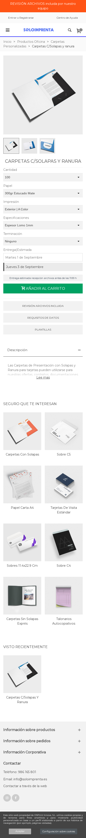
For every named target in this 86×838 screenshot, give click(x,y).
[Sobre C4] (64, 542)
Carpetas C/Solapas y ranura (22, 699)
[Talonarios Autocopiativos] (64, 596)
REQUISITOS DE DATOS (43, 317)
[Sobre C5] (64, 431)
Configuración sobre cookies (58, 831)
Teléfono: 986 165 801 (19, 772)
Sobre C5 (64, 454)
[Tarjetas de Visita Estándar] (64, 484)
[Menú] (7, 30)
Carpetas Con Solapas (22, 454)
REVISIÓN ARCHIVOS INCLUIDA (43, 305)
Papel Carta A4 (22, 508)
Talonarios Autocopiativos (63, 621)
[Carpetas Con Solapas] (22, 431)
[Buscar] (69, 30)
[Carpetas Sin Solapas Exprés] (22, 596)
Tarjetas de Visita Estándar (63, 510)
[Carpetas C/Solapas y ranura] (22, 674)
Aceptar (19, 831)
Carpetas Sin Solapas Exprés (22, 621)
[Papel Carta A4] (22, 484)
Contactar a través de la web (25, 786)
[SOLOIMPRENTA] (38, 30)
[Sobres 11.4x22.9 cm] (22, 542)
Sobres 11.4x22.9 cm (22, 566)
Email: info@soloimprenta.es (25, 779)
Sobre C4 (64, 566)
